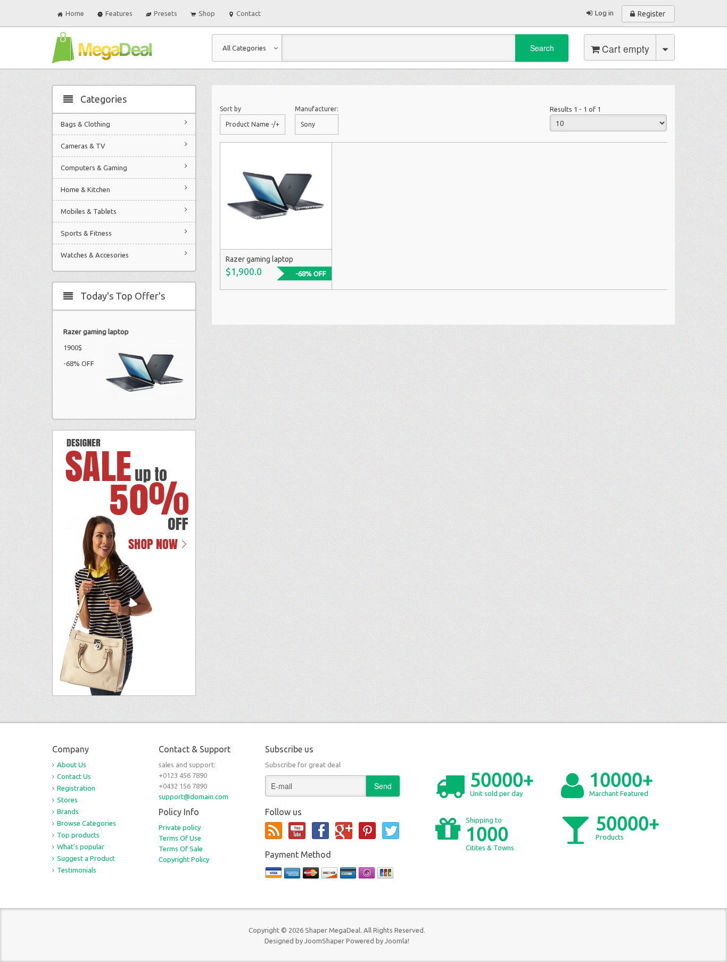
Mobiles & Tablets (89, 211)
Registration (76, 788)
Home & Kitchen (85, 189)
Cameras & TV (83, 146)
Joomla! (397, 940)
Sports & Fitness (86, 233)
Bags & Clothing (85, 124)
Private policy (180, 827)
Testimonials (76, 870)
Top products (78, 835)
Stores (67, 799)
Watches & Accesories (95, 255)
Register (651, 14)
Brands (68, 811)
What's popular (80, 846)
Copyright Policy (184, 859)
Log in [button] (604, 12)
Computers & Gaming (94, 167)
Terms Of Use (180, 838)
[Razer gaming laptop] (275, 195)
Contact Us (74, 776)
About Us (71, 764)
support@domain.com (193, 796)
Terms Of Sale (181, 848)
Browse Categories (86, 823)
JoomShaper (324, 940)
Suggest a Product (86, 858)
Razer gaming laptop (96, 331)
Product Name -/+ (252, 124)
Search (542, 48)
